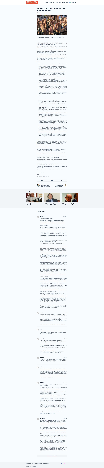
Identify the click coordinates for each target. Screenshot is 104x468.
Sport (57, 2)
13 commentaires (51, 205)
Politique (70, 2)
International (74, 2)
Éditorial (63, 2)
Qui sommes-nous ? (28, 463)
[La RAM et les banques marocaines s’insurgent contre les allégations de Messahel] (70, 197)
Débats (60, 2)
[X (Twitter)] (52, 180)
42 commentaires (69, 205)
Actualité (46, 2)
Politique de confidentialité (38, 463)
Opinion (67, 2)
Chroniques (50, 2)
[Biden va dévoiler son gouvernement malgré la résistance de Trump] (34, 197)
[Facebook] (42, 180)
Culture (54, 2)
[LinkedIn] (62, 180)
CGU (32, 463)
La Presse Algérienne (46, 463)
